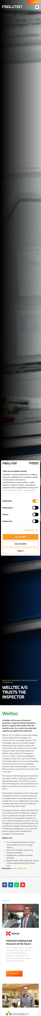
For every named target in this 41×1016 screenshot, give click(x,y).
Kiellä (21, 551)
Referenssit (16, 680)
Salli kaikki (20, 537)
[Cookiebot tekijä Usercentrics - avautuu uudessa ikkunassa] (29, 463)
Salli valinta (21, 544)
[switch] (35, 507)
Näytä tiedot (29, 530)
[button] (37, 7)
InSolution (6, 680)
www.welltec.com (19, 868)
